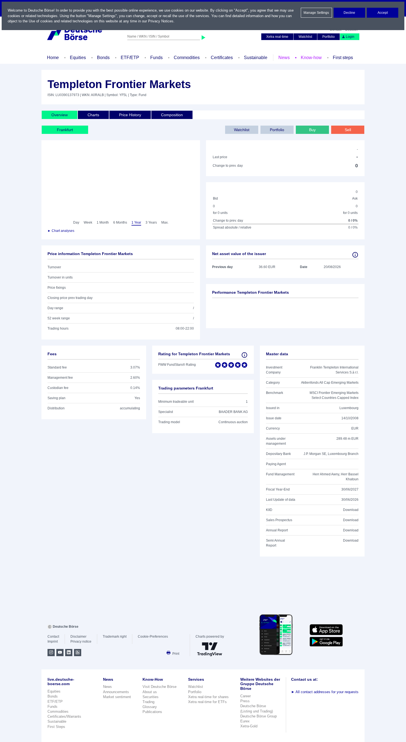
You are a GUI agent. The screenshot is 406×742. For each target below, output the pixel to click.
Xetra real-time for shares (208, 697)
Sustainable (255, 57)
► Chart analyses (61, 231)
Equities (78, 57)
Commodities (187, 57)
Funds (156, 57)
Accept (383, 13)
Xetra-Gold (248, 726)
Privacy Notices (160, 21)
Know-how (311, 57)
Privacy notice (80, 641)
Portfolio (328, 37)
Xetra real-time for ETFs (207, 702)
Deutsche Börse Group (258, 716)
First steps (343, 57)
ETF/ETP (130, 57)
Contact (53, 636)
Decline (349, 13)
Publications (152, 712)
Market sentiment (117, 697)
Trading (148, 702)
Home (53, 57)
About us (150, 692)
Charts (93, 115)
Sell (348, 130)
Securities (151, 697)
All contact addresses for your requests (324, 692)
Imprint (53, 641)
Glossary (150, 707)
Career (245, 696)
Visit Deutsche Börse (159, 687)
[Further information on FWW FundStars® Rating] (244, 355)
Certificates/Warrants (64, 716)
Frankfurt (65, 130)
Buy (312, 130)
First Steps (56, 727)
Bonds (103, 57)
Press (245, 701)
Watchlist (305, 37)
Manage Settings (316, 13)
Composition (172, 115)
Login (350, 37)
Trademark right (114, 636)
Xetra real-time (277, 37)
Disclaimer (78, 636)
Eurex (245, 721)
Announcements (116, 692)
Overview (59, 115)
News (284, 57)
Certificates (222, 57)
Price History (130, 115)
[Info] (355, 254)
